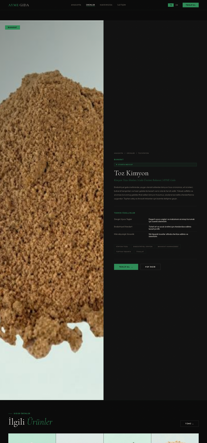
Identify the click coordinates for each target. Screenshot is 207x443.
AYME (18, 5)
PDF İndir (150, 267)
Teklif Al (191, 5)
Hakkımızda (106, 5)
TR (171, 5)
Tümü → (189, 424)
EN (177, 5)
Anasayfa (76, 5)
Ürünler (90, 5)
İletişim (121, 5)
